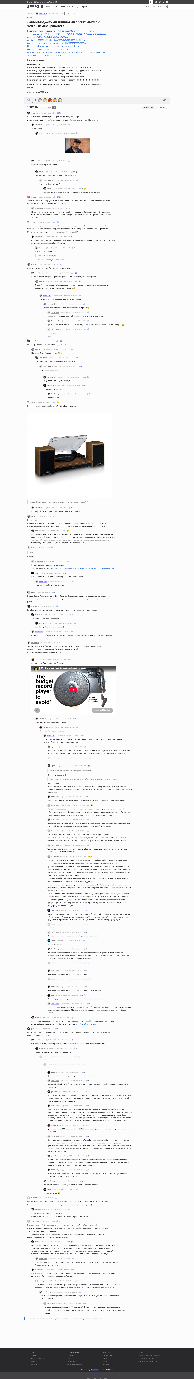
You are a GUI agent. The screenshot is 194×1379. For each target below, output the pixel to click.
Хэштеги (106, 1358)
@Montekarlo (49, 349)
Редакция (34, 1361)
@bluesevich (65, 394)
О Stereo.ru (34, 1355)
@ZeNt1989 (46, 1209)
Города (105, 1361)
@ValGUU (48, 208)
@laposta (52, 718)
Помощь (69, 1358)
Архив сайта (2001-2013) (146, 1358)
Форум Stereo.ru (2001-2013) (148, 1361)
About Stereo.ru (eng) (38, 1358)
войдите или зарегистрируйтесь (91, 1319)
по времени (161, 107)
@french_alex (66, 819)
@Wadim (48, 236)
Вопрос (30, 14)
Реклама (34, 1364)
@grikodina (48, 1040)
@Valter (52, 581)
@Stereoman (64, 910)
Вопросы (70, 7)
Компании (106, 1364)
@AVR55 (48, 124)
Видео (77, 7)
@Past (47, 561)
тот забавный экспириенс (85, 1024)
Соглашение (71, 1361)
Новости (48, 7)
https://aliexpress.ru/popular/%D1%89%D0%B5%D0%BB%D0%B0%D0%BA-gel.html (81, 568)
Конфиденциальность (74, 1364)
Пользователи (107, 1355)
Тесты (55, 7)
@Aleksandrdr (49, 273)
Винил (30, 17)
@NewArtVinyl (49, 133)
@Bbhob (42, 530)
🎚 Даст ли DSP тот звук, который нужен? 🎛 (42, 2)
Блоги (62, 7)
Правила (70, 1355)
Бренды (85, 7)
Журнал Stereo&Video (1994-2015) (149, 1355)
